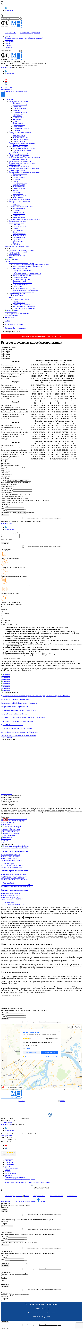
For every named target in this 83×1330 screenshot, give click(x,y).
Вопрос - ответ (10, 1164)
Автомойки (17, 225)
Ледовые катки (18, 210)
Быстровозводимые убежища (19, 166)
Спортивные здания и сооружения (21, 206)
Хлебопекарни (18, 230)
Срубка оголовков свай (21, 284)
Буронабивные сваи (20, 277)
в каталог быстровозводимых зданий (17, 246)
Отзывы (7, 43)
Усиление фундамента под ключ (24, 288)
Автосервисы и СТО (20, 226)
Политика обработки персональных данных (20, 1179)
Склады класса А (19, 141)
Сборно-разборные (19, 108)
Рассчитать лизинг (56, 1196)
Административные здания (18, 146)
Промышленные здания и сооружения (22, 143)
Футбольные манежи (20, 217)
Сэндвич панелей (19, 303)
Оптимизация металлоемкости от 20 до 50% (41, 336)
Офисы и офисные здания (22, 150)
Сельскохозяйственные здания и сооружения (24, 172)
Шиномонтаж (17, 241)
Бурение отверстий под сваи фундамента (27, 274)
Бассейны (16, 215)
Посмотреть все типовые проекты (12, 904)
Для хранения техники (21, 128)
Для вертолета (18, 123)
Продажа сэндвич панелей (18, 252)
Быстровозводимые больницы (19, 199)
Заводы (15, 243)
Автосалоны (17, 239)
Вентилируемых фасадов (21, 299)
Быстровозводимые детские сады (24, 148)
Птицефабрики (18, 194)
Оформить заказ (8, 91)
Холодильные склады (20, 137)
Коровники (17, 176)
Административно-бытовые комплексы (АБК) (25, 219)
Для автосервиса (18, 117)
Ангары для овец (19, 185)
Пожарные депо (14, 165)
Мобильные (17, 119)
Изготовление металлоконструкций (21, 250)
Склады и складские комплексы (20, 132)
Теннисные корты (19, 208)
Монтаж (12, 257)
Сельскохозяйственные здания (15, 328)
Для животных (18, 127)
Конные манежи (18, 212)
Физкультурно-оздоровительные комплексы (24, 168)
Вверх (42, 1201)
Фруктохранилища (19, 195)
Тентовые (16, 103)
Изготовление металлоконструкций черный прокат (30, 264)
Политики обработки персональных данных (50, 518)
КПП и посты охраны (20, 235)
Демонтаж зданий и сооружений (24, 308)
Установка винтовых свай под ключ (25, 290)
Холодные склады (19, 136)
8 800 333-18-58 (6, 67)
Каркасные (17, 110)
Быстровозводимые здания (14, 38)
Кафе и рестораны (19, 234)
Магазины (16, 205)
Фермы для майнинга (20, 145)
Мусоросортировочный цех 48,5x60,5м (14, 848)
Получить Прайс (22, 91)
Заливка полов (18, 295)
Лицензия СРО (10, 33)
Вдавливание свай (19, 281)
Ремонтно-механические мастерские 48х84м (16, 886)
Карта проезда (7, 1122)
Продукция (9, 99)
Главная (7, 36)
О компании (9, 40)
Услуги (26, 38)
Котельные (16, 179)
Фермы (15, 190)
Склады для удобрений (21, 139)
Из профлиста (18, 114)
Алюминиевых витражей (21, 304)
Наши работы (9, 41)
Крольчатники (18, 197)
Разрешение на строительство (19, 314)
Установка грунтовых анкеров (23, 292)
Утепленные (17, 116)
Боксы (15, 232)
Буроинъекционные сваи (21, 279)
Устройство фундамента (17, 255)
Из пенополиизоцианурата (22, 270)
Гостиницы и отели (19, 237)
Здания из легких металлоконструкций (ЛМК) (25, 157)
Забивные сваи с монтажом (22, 283)
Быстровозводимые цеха (17, 221)
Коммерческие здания (16, 223)
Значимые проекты (11, 1168)
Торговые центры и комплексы (19, 201)
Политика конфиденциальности (16, 1177)
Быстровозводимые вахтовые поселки (22, 163)
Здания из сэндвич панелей (18, 154)
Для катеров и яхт (19, 125)
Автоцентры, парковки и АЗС (11, 867)
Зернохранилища (19, 186)
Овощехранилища (19, 177)
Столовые (16, 245)
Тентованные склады (20, 134)
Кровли (15, 301)
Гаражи (15, 228)
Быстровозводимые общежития (20, 161)
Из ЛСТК (16, 121)
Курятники (17, 192)
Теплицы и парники (20, 174)
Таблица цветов (10, 1173)
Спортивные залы (19, 214)
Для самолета (17, 107)
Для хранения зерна (20, 112)
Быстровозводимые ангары (18, 101)
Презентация (10, 1196)
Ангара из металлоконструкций (24, 306)
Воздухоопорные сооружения (19, 156)
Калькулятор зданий (36, 38)
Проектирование (10, 312)
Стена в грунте (18, 286)
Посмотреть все (6, 737)
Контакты (8, 47)
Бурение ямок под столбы (22, 275)
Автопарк (8, 1171)
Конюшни (16, 181)
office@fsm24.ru (6, 87)
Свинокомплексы (19, 188)
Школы (15, 152)
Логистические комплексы (18, 159)
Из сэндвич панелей (20, 105)
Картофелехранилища (20, 183)
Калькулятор (9, 317)
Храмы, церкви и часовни (18, 170)
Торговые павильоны (20, 203)
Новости (8, 45)
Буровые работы (14, 254)
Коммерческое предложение (30, 33)
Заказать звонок (6, 89)
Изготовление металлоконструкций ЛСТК (27, 266)
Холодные (16, 130)
